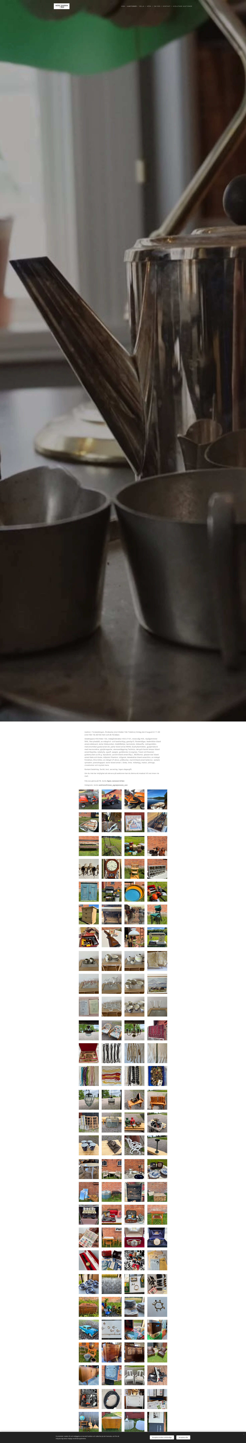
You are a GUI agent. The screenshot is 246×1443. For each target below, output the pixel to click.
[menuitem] (123, 6)
